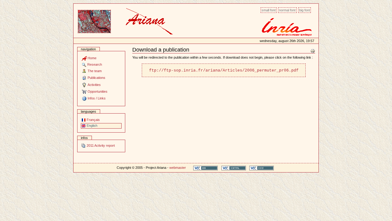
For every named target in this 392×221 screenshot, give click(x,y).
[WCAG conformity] (205, 167)
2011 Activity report (100, 145)
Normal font (287, 10)
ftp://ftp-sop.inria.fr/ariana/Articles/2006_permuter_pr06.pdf (224, 70)
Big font (304, 10)
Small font (269, 10)
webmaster (177, 167)
